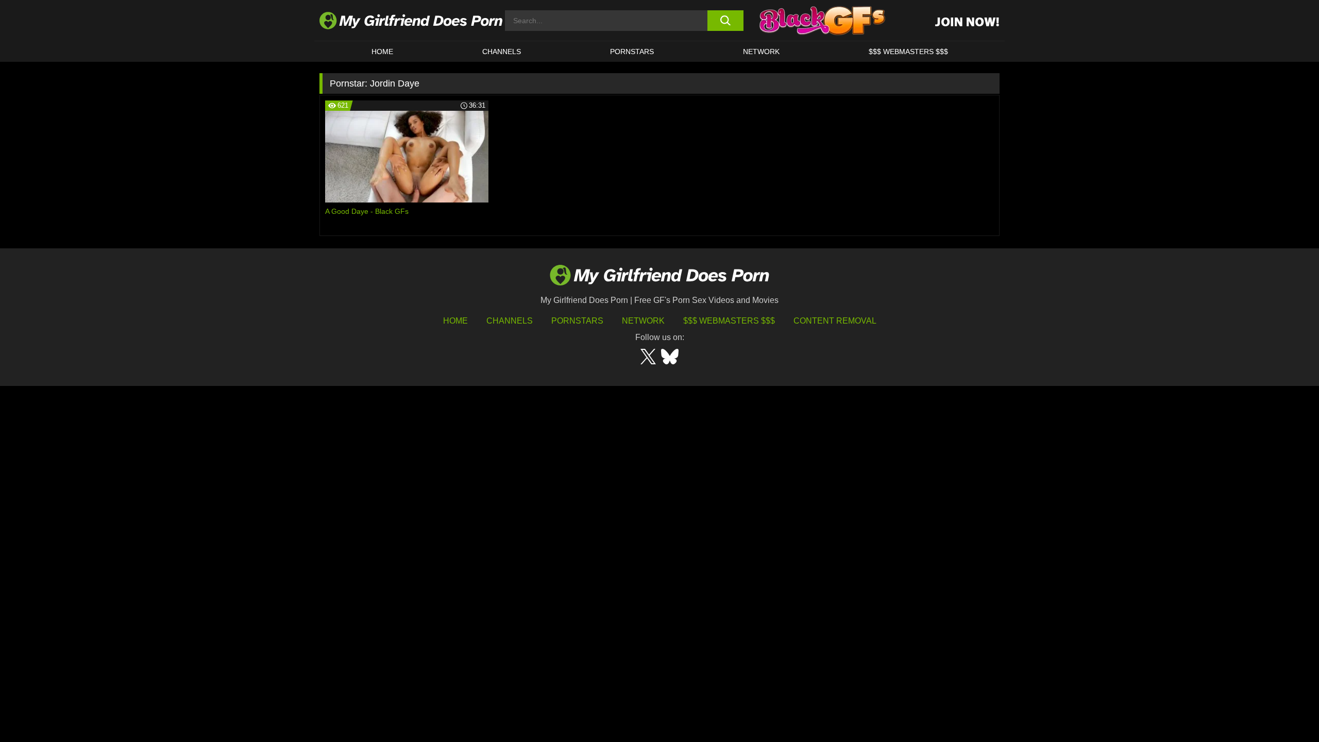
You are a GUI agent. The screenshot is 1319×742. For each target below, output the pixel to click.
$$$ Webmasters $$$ (729, 320)
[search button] (725, 20)
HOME (382, 51)
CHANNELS (501, 51)
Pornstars (632, 51)
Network (761, 51)
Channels (509, 320)
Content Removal (834, 320)
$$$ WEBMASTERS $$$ (908, 51)
